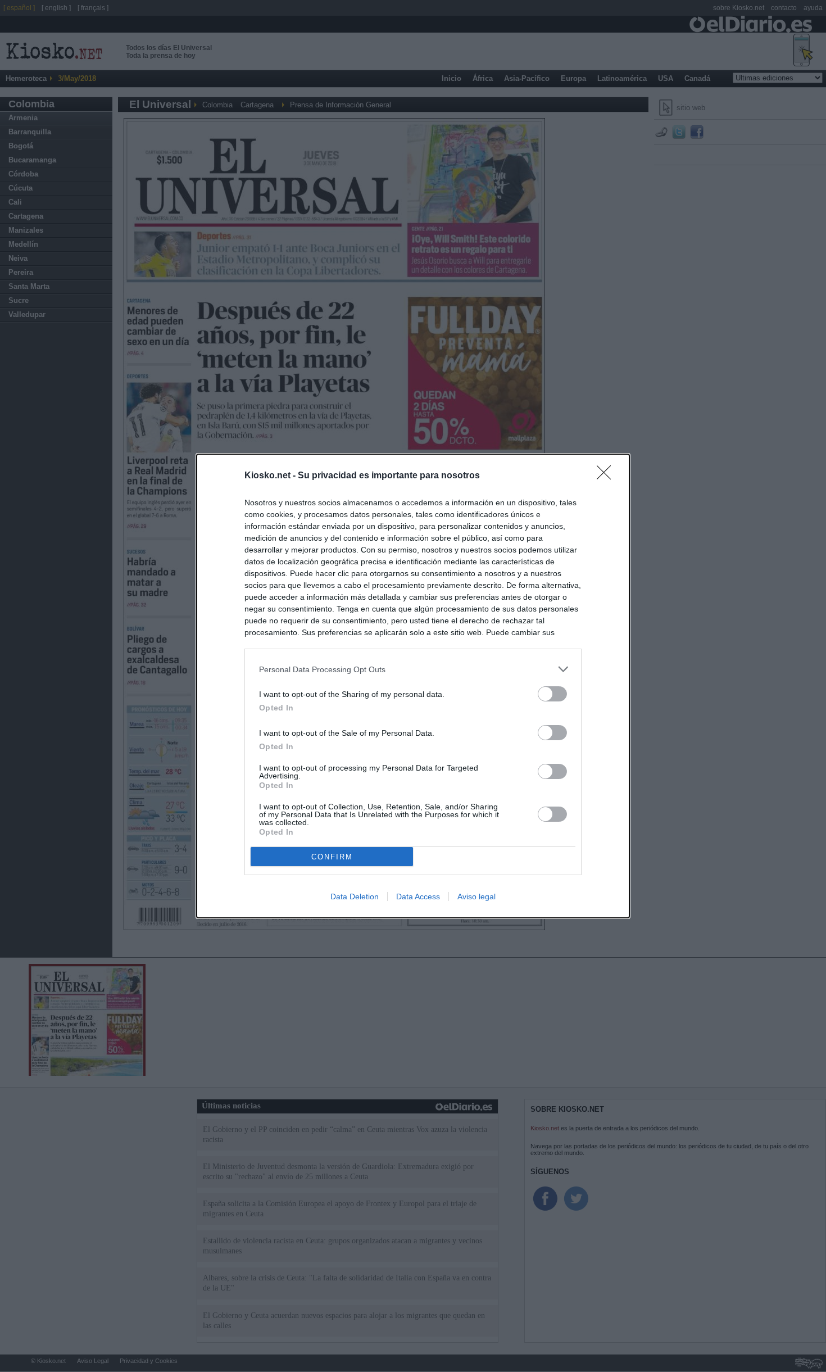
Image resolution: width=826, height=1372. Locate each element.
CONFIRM (332, 857)
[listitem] (413, 669)
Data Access (418, 896)
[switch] (552, 693)
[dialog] (413, 686)
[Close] (607, 476)
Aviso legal (476, 896)
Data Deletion (354, 896)
